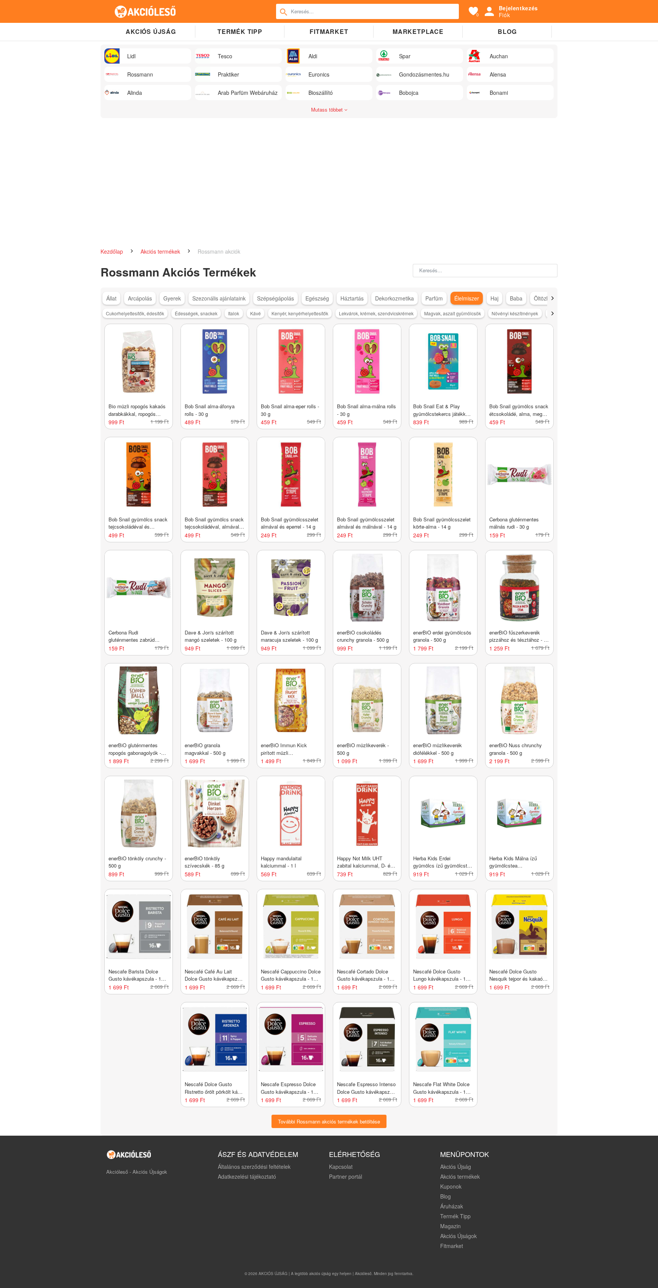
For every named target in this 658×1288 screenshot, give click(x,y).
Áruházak (451, 1206)
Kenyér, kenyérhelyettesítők (300, 313)
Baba (516, 298)
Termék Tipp (455, 1216)
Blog (507, 31)
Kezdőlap (113, 251)
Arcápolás (140, 298)
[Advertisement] (329, 179)
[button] (552, 298)
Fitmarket (329, 31)
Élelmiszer (466, 298)
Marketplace (418, 31)
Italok (233, 313)
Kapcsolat (341, 1166)
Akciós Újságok (458, 1236)
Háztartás (352, 298)
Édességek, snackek (196, 313)
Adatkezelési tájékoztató (247, 1176)
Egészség (317, 298)
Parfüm (434, 298)
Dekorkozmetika (394, 298)
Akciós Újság (455, 1166)
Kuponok (451, 1186)
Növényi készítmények (515, 313)
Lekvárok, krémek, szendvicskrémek (376, 313)
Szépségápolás (275, 298)
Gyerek (172, 298)
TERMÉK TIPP (239, 31)
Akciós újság (151, 31)
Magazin (450, 1226)
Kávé (255, 313)
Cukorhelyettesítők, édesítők (135, 313)
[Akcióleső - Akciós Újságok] (145, 11)
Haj (494, 298)
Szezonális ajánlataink (219, 298)
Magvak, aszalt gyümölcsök (452, 313)
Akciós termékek (161, 251)
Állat (111, 298)
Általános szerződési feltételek (254, 1166)
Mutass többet (327, 109)
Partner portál (345, 1176)
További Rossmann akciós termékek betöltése (329, 1121)
